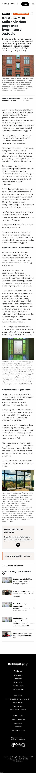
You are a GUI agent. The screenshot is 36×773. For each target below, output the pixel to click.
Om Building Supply (18, 730)
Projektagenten (18, 686)
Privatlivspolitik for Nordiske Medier (18, 699)
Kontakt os (18, 723)
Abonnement (18, 675)
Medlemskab (18, 678)
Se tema (27, 556)
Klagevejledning (18, 706)
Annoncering (18, 682)
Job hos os (18, 727)
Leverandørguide (22, 13)
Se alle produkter (18, 689)
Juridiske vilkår (18, 702)
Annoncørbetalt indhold (18, 710)
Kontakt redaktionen (18, 719)
